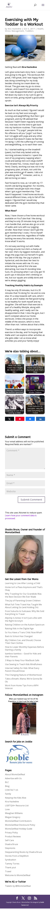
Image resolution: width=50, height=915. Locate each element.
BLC (7, 782)
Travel (8, 871)
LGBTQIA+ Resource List (17, 805)
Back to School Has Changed (18, 636)
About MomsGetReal (15, 774)
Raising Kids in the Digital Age (19, 628)
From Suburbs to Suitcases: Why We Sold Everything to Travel (24, 612)
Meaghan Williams (14, 813)
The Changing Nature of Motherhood (23, 674)
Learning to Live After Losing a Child (22, 583)
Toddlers (29, 31)
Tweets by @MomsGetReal (18, 886)
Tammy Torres (12, 863)
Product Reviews (13, 836)
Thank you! (10, 867)
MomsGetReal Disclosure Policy (20, 824)
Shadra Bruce (11, 844)
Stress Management (14, 31)
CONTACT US (11, 790)
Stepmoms (10, 848)
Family (8, 793)
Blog (7, 786)
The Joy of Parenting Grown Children (23, 600)
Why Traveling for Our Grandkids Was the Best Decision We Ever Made (23, 595)
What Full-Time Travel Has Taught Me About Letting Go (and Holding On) (23, 606)
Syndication (10, 859)
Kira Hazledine (14, 29)
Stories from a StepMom (17, 855)
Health (40, 29)
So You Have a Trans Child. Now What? (23, 632)
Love (7, 809)
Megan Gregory (12, 817)
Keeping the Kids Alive (15, 797)
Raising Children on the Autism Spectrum (24, 624)
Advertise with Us (13, 778)
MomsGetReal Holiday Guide (18, 828)
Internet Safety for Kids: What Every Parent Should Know (22, 669)
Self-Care (9, 840)
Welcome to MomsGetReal (17, 875)
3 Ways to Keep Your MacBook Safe (22, 660)
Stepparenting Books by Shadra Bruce (23, 852)
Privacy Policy (11, 832)
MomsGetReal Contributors (18, 821)
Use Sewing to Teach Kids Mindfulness (23, 664)
